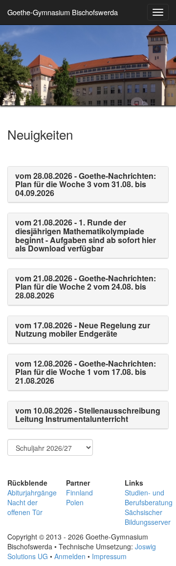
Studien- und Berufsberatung (149, 497)
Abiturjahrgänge (32, 492)
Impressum (109, 556)
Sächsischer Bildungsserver (148, 517)
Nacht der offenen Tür (25, 507)
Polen (75, 502)
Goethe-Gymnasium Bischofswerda (62, 12)
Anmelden (70, 556)
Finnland (79, 492)
